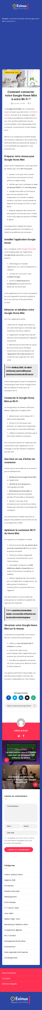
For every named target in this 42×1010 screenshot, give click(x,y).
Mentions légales (9, 984)
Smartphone (9, 946)
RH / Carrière (10, 935)
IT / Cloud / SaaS (11, 908)
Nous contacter (9, 973)
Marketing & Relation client (16, 924)
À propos (6, 978)
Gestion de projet (12, 891)
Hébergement (10, 897)
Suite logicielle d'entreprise (16, 952)
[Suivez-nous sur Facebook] (23, 736)
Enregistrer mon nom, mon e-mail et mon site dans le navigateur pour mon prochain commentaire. (19, 840)
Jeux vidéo (8, 913)
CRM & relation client (13, 874)
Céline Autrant (21, 730)
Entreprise (8, 885)
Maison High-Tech (12, 72)
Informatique (10, 902)
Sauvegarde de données (14, 941)
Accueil (5, 19)
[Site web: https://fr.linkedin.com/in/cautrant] (19, 736)
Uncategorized (10, 958)
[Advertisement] (21, 45)
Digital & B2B (9, 880)
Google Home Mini (29, 249)
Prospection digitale (13, 930)
